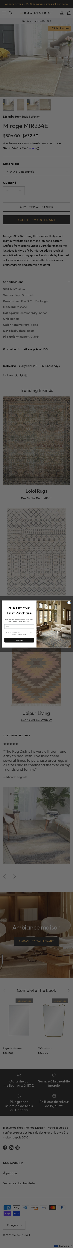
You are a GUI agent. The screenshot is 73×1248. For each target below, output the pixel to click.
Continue (19, 640)
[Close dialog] (69, 602)
